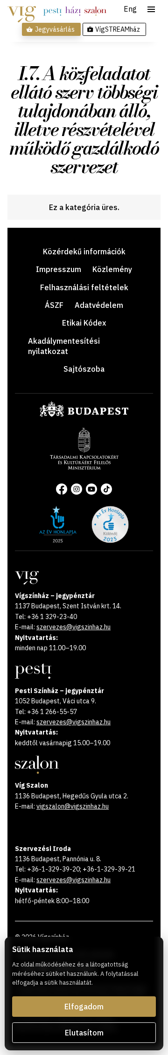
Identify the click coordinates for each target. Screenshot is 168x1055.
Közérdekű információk (84, 251)
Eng (130, 9)
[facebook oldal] (61, 489)
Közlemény (112, 269)
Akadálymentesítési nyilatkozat (64, 346)
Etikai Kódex (84, 322)
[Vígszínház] (21, 11)
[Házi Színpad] (73, 11)
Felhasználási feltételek (84, 287)
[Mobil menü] (151, 9)
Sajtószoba (84, 369)
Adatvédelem (99, 305)
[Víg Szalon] (95, 11)
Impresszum (58, 269)
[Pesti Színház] (52, 11)
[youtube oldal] (91, 489)
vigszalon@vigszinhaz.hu (72, 806)
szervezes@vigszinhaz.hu (73, 627)
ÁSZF (54, 305)
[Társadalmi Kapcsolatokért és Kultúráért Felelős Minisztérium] (84, 466)
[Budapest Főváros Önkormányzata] (84, 415)
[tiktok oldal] (106, 489)
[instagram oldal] (76, 489)
